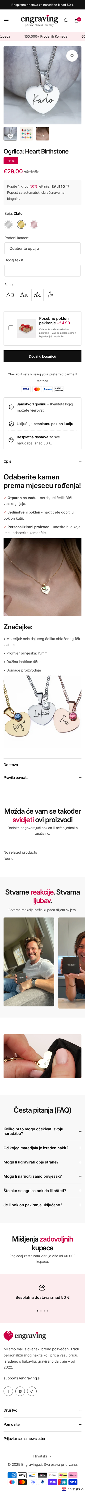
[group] (42, 85)
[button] (47, 1310)
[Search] (66, 20)
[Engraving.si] (39, 20)
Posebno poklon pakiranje (54, 320)
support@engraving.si (22, 1378)
